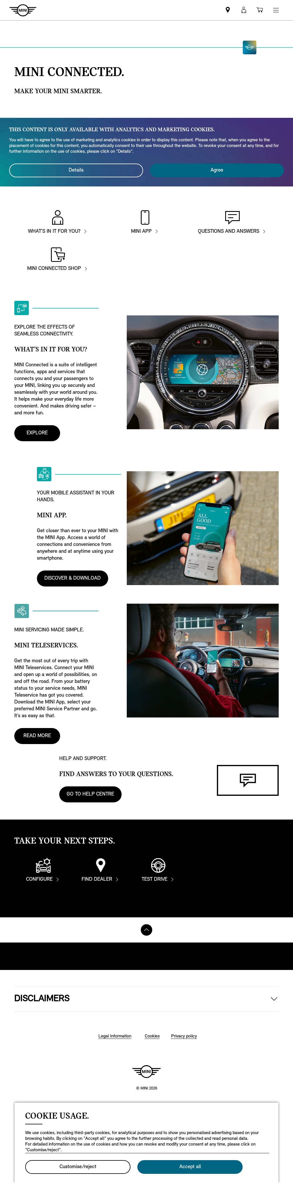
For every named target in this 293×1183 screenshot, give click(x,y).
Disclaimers (42, 998)
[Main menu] (276, 10)
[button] (244, 10)
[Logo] (146, 1071)
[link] (228, 10)
